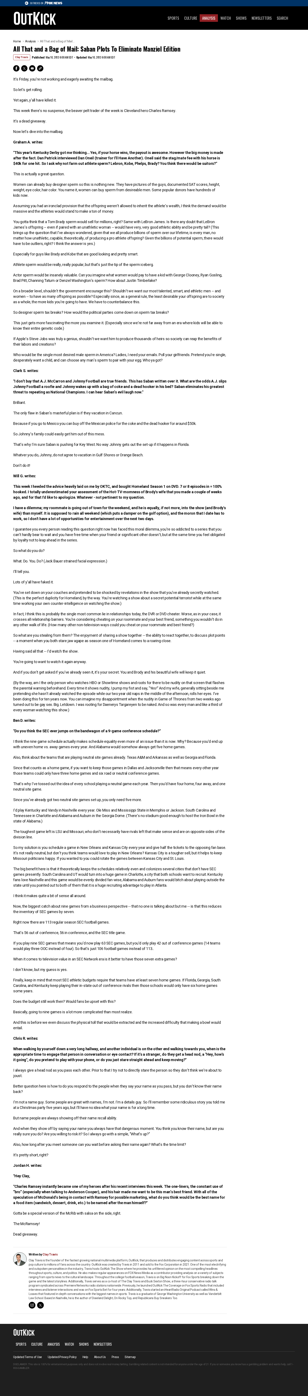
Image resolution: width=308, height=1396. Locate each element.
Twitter (24, 68)
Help (85, 1357)
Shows (241, 18)
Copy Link (40, 68)
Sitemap (130, 1357)
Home (17, 41)
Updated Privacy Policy (62, 1357)
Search (282, 18)
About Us (100, 1357)
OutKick (35, 18)
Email (32, 68)
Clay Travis (21, 57)
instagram (32, 1305)
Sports (173, 18)
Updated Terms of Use (27, 1357)
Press (115, 1357)
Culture (190, 18)
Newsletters (262, 18)
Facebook (16, 68)
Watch (225, 18)
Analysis (208, 18)
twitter (40, 1305)
